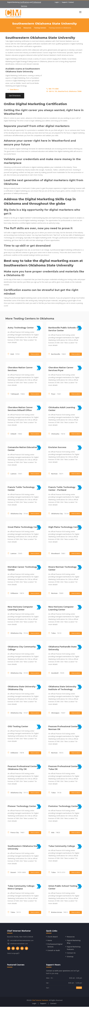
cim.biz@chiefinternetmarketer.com (21, 940)
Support (64, 2)
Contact (71, 2)
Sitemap (70, 957)
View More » (14, 89)
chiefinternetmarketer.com (19, 944)
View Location (35, 354)
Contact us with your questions (58, 971)
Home (18, 28)
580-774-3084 (53, 89)
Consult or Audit (53, 950)
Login (57, 2)
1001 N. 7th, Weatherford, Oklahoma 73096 (64, 91)
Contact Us (71, 953)
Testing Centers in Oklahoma (60, 28)
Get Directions (15, 95)
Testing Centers (40, 28)
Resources (27, 28)
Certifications (24, 2)
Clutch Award (52, 937)
